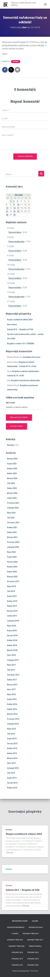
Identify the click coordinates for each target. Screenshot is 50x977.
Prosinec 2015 (13, 719)
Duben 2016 (12, 709)
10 (18, 205)
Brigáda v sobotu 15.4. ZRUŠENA (20, 344)
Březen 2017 (12, 685)
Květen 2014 (12, 788)
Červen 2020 (12, 562)
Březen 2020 (12, 577)
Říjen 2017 (11, 665)
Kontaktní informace (31, 357)
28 (7, 215)
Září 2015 (11, 734)
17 (18, 208)
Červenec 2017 (13, 675)
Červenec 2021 (13, 523)
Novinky (15, 61)
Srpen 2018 (12, 631)
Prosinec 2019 (13, 581)
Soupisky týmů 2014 (31, 934)
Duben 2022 (12, 488)
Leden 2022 (12, 498)
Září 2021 (11, 518)
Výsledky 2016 (33, 952)
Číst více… (10, 853)
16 (14, 208)
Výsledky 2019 (17, 965)
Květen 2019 (12, 601)
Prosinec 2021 (13, 503)
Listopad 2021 (13, 508)
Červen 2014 (12, 783)
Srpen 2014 (12, 778)
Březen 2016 (12, 714)
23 (14, 211)
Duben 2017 (12, 680)
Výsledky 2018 (33, 959)
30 (14, 215)
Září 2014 (11, 773)
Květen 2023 (12, 469)
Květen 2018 (12, 640)
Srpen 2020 (12, 557)
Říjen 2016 (11, 694)
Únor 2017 (11, 689)
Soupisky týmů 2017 (35, 940)
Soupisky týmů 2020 (16, 946)
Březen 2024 (12, 459)
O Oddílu (15, 934)
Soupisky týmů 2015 (15, 940)
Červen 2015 (12, 744)
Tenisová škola (14, 232)
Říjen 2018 (11, 626)
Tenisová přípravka (16, 242)
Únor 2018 (11, 655)
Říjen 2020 (11, 552)
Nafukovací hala (36, 927)
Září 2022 (11, 483)
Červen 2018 (12, 635)
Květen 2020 (12, 567)
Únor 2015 (11, 763)
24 (18, 211)
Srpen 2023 (12, 464)
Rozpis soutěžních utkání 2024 (19, 320)
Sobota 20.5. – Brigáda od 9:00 (20, 329)
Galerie (35, 921)
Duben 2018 (12, 645)
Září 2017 (11, 670)
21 (7, 211)
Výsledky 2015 (17, 952)
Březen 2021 (12, 537)
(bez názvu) (12, 324)
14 (7, 208)
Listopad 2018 (13, 621)
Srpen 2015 (12, 739)
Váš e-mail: (10, 403)
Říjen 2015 (11, 729)
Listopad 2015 (13, 724)
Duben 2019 (12, 606)
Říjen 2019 (11, 586)
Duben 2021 (12, 532)
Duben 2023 (12, 473)
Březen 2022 (12, 493)
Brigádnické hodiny (20, 921)
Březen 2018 (12, 650)
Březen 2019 (12, 611)
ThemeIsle (33, 971)
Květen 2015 (12, 748)
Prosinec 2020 (13, 542)
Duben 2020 (12, 572)
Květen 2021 (12, 527)
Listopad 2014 (13, 768)
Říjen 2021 (11, 513)
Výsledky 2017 (17, 959)
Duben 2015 (12, 753)
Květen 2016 (12, 704)
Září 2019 (11, 591)
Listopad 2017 (13, 660)
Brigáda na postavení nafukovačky (25, 380)
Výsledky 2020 (33, 965)
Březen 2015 (12, 758)
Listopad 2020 (13, 547)
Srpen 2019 (12, 596)
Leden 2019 (12, 616)
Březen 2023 (12, 478)
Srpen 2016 (12, 699)
